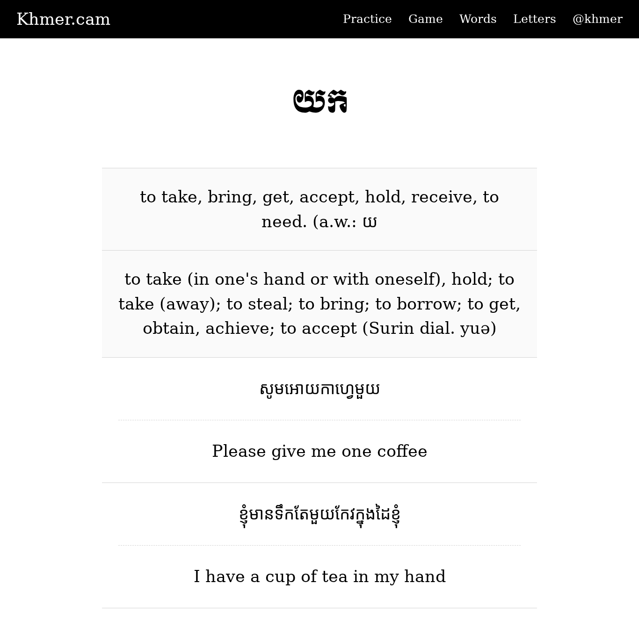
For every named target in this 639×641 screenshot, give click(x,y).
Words (478, 19)
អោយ (302, 388)
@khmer (598, 19)
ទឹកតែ (291, 513)
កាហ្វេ (337, 388)
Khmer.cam (63, 19)
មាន (261, 513)
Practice (367, 19)
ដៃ (383, 513)
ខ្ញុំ (244, 513)
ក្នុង (365, 513)
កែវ (345, 513)
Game (425, 19)
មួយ (367, 388)
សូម (271, 388)
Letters (534, 19)
